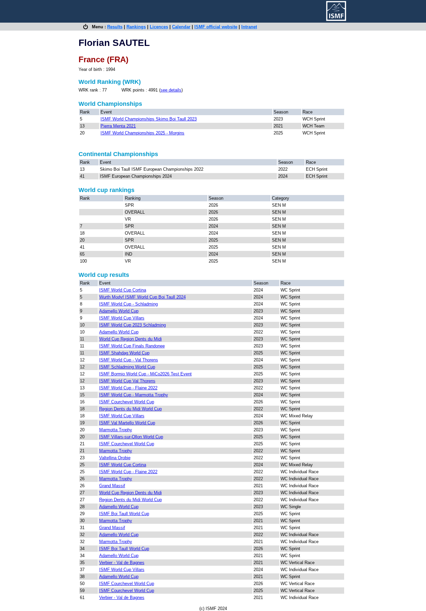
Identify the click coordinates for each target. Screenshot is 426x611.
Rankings (136, 26)
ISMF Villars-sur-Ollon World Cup (131, 436)
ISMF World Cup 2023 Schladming (132, 324)
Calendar (181, 26)
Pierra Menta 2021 (118, 125)
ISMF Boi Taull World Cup (124, 513)
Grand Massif (112, 485)
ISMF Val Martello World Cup (127, 422)
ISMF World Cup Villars (121, 317)
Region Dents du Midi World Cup (130, 408)
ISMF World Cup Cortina (122, 290)
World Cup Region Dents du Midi (130, 338)
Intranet (249, 26)
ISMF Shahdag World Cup (124, 352)
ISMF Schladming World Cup (127, 366)
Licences (159, 26)
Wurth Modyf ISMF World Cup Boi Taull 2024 (142, 297)
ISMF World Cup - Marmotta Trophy (133, 394)
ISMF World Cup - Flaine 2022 (128, 387)
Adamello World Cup (118, 310)
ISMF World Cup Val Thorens (127, 380)
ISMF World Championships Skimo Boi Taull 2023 (149, 118)
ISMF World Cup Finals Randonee (132, 345)
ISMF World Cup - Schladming (128, 304)
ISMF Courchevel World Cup (126, 401)
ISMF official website (215, 26)
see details (170, 90)
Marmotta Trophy (115, 429)
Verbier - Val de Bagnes (121, 562)
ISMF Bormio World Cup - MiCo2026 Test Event (145, 373)
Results (114, 26)
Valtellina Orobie (114, 457)
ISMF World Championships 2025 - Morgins (142, 132)
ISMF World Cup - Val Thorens (128, 359)
